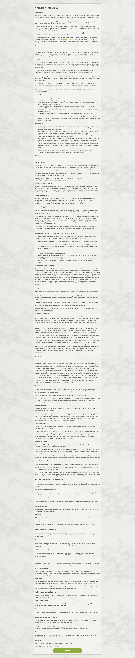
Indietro (67, 651)
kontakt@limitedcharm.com (64, 39)
